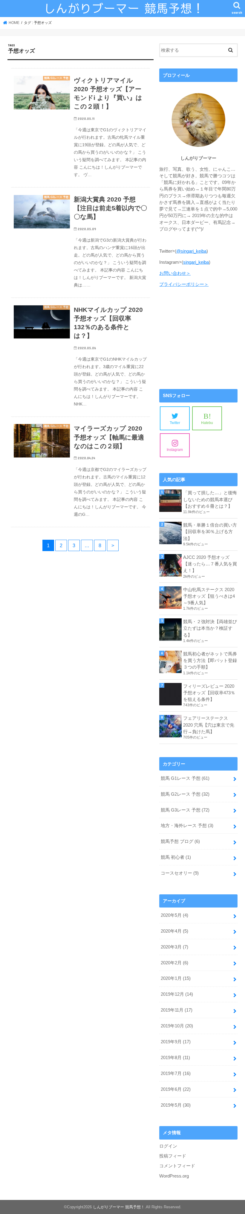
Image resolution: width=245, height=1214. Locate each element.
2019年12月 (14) (177, 994)
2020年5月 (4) (174, 915)
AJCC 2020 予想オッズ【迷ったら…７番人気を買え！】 (210, 564)
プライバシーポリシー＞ (184, 284)
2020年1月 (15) (176, 978)
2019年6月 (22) (176, 1089)
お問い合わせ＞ (175, 273)
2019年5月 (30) (176, 1105)
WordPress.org (174, 1176)
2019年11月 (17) (176, 1010)
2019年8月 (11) (175, 1057)
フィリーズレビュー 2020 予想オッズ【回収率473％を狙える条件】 (209, 693)
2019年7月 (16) (176, 1073)
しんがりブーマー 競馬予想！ (119, 1207)
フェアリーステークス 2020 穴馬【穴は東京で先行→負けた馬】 (208, 725)
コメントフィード (177, 1165)
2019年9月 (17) (176, 1041)
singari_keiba (196, 262)
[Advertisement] (198, 338)
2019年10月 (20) (177, 1026)
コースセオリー (180, 873)
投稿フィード (172, 1156)
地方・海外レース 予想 (187, 825)
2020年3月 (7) (174, 947)
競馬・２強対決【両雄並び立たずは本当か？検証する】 (210, 628)
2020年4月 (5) (174, 931)
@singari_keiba (191, 251)
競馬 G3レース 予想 (185, 810)
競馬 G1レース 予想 (185, 778)
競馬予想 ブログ (180, 841)
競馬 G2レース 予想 (185, 794)
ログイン (168, 1146)
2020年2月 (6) (174, 962)
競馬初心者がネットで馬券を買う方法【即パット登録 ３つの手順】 (210, 660)
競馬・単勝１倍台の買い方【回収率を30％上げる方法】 (210, 532)
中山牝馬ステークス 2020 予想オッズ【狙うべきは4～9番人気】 (209, 596)
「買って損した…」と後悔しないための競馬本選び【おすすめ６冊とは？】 (210, 499)
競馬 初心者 (176, 857)
